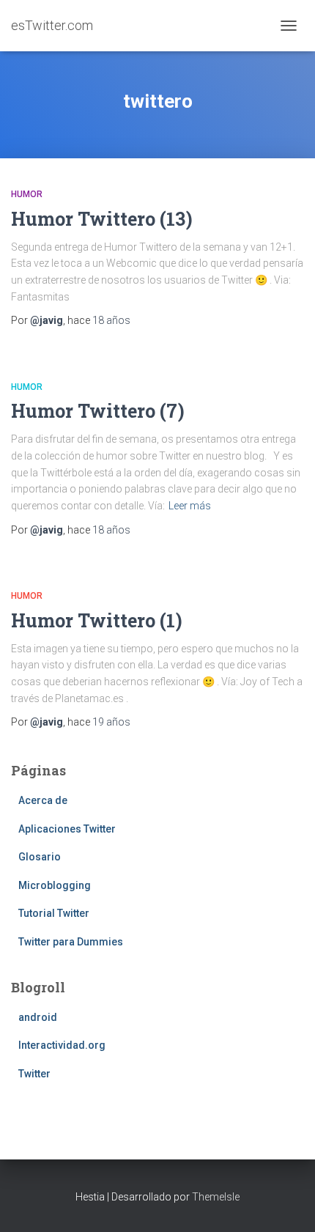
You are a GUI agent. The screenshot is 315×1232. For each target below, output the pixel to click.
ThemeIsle (216, 1197)
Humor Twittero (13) (102, 219)
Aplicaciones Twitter (67, 829)
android (37, 1017)
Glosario (39, 857)
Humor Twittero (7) (98, 411)
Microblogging (54, 885)
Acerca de (42, 800)
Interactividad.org (61, 1045)
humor (26, 194)
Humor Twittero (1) (96, 620)
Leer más (189, 506)
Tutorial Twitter (53, 913)
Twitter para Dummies (70, 942)
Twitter (34, 1074)
